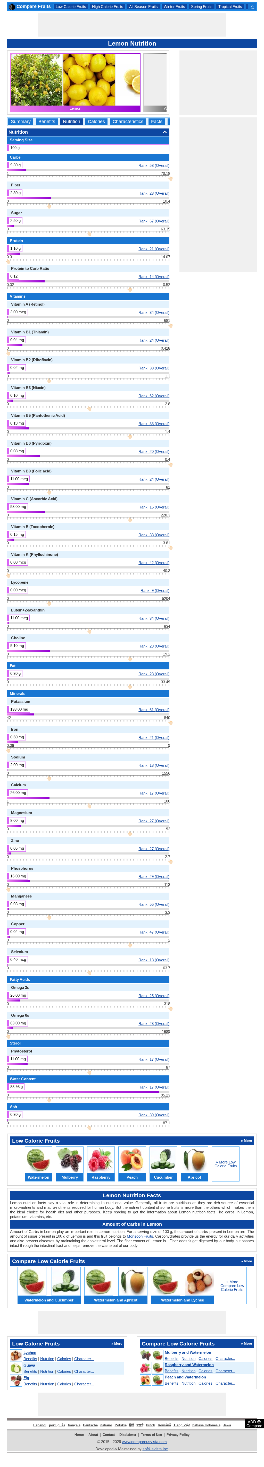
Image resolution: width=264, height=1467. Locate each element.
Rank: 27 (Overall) (153, 821)
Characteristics (128, 122)
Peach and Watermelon (185, 1377)
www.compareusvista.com (144, 1441)
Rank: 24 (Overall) (153, 340)
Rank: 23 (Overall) (153, 193)
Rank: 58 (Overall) (153, 165)
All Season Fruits (143, 6)
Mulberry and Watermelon (188, 1352)
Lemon (75, 108)
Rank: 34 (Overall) (153, 312)
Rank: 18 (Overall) (153, 765)
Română (164, 1425)
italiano (106, 1425)
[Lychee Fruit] (16, 1355)
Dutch (150, 1425)
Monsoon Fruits (140, 1236)
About (93, 1435)
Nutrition (71, 122)
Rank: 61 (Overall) (153, 709)
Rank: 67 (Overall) (153, 221)
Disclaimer (127, 1435)
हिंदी (131, 1425)
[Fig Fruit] (16, 1381)
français (74, 1425)
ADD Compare (254, 1423)
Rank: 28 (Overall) (153, 674)
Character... (84, 1359)
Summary (21, 122)
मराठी (140, 1425)
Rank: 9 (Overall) (155, 590)
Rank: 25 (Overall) (153, 996)
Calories (96, 122)
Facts (156, 122)
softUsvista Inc (155, 1449)
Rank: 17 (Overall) (153, 793)
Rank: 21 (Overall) (153, 249)
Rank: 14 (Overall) (153, 276)
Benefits (46, 122)
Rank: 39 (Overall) (153, 1115)
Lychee (29, 1352)
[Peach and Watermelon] (151, 1380)
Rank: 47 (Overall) (153, 932)
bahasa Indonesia (206, 1425)
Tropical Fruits (230, 6)
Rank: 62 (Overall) (153, 396)
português (57, 1425)
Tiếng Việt (182, 1425)
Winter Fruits (174, 6)
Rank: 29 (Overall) (153, 646)
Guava (29, 1365)
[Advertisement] (132, 25)
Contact (109, 1435)
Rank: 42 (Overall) (153, 562)
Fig (26, 1378)
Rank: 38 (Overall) (153, 368)
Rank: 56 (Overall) (153, 904)
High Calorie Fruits (107, 6)
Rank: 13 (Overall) (153, 960)
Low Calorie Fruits (71, 6)
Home (79, 1435)
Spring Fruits (201, 6)
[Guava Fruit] (16, 1368)
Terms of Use (151, 1435)
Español (39, 1425)
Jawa (227, 1425)
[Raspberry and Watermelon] (151, 1368)
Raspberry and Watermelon (189, 1364)
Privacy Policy (178, 1435)
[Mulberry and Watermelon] (151, 1355)
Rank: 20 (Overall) (153, 451)
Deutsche (90, 1425)
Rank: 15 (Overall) (153, 507)
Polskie (121, 1425)
